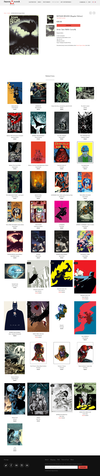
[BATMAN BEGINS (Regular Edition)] (24, 35)
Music (39, 2)
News (72, 459)
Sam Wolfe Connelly (61, 18)
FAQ (58, 459)
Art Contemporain (66, 2)
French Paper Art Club (53, 470)
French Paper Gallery (80, 45)
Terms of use (65, 459)
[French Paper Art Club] (12, 2)
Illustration (32, 2)
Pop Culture (55, 2)
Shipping (52, 459)
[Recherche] (87, 2)
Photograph (46, 2)
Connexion (82, 2)
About (47, 459)
